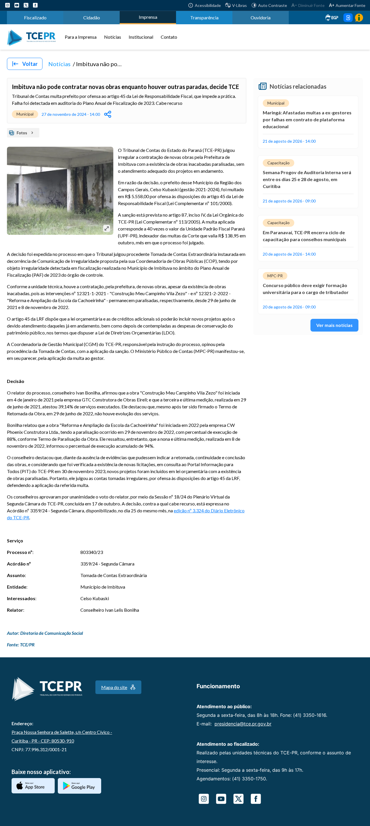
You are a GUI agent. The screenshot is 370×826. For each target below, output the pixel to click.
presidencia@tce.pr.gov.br (242, 724)
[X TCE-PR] (26, 5)
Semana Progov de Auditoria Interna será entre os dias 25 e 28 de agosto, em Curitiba (307, 179)
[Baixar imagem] (106, 228)
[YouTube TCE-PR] (17, 5)
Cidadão (91, 17)
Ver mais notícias (334, 325)
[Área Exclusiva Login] (348, 17)
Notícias (112, 37)
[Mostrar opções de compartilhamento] (107, 114)
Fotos (22, 132)
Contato (169, 37)
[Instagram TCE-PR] (7, 5)
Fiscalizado (35, 17)
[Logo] (33, 36)
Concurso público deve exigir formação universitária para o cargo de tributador (306, 288)
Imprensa (148, 17)
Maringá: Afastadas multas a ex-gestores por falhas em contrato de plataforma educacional (307, 119)
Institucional (141, 37)
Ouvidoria (261, 17)
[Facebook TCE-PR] (35, 5)
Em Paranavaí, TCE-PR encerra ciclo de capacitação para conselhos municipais (304, 236)
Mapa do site (114, 687)
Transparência (204, 17)
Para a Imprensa (81, 37)
